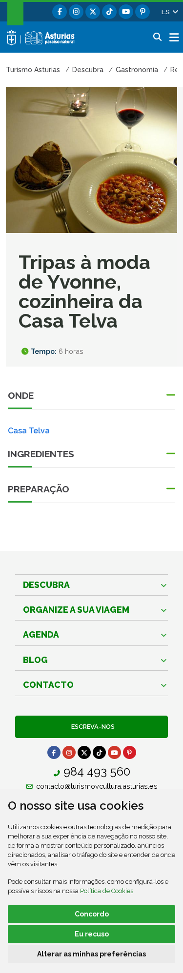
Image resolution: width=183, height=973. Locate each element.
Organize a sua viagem (76, 609)
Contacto (48, 685)
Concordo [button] (92, 914)
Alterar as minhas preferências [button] (91, 954)
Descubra (46, 585)
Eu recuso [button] (92, 934)
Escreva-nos (91, 726)
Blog (35, 660)
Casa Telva (29, 430)
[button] (169, 12)
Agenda (41, 634)
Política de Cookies (106, 891)
